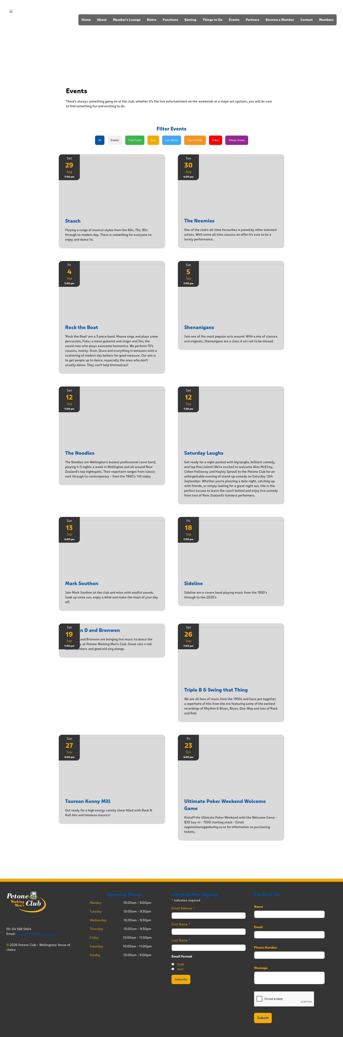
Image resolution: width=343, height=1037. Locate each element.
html (180, 964)
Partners (252, 20)
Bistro (151, 20)
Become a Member (280, 20)
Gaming (190, 20)
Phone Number (265, 948)
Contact (307, 20)
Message (261, 968)
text (180, 969)
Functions (170, 20)
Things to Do (213, 20)
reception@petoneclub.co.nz (37, 934)
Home (86, 20)
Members (326, 20)
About (102, 20)
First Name (181, 924)
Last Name (181, 940)
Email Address (183, 908)
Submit (263, 1018)
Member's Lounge (127, 20)
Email (259, 927)
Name (259, 907)
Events (234, 20)
